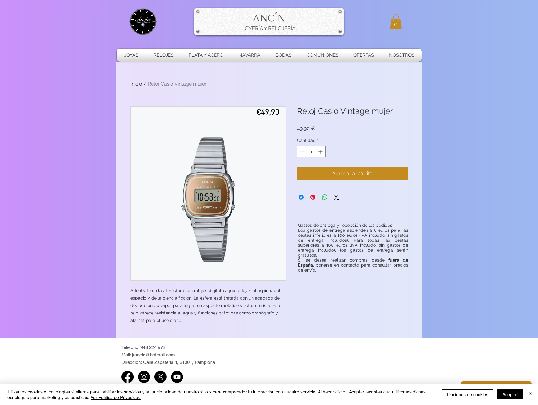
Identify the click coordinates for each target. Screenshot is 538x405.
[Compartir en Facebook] (301, 197)
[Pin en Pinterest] (313, 197)
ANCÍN (268, 18)
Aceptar (510, 394)
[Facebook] (127, 377)
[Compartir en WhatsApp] (324, 197)
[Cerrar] (530, 394)
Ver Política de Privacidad (116, 397)
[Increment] (321, 151)
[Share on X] (336, 197)
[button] (396, 21)
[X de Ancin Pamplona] (160, 377)
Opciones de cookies (467, 394)
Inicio (136, 84)
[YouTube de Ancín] (177, 377)
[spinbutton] (311, 151)
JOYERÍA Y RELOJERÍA (268, 28)
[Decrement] (302, 151)
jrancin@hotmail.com (153, 354)
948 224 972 (152, 347)
